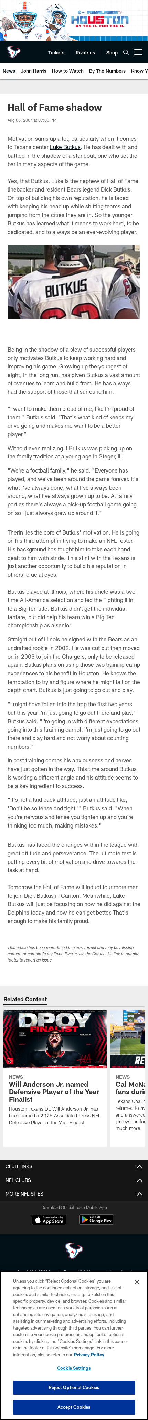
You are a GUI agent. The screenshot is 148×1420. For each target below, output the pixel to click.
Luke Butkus (65, 147)
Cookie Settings (74, 1368)
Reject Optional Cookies (74, 1387)
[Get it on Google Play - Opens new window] (96, 1223)
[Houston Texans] (74, 1251)
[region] (74, 1345)
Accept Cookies (74, 1407)
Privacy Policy (89, 1354)
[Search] (126, 52)
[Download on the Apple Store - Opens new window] (49, 1220)
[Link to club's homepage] (14, 49)
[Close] (137, 1281)
